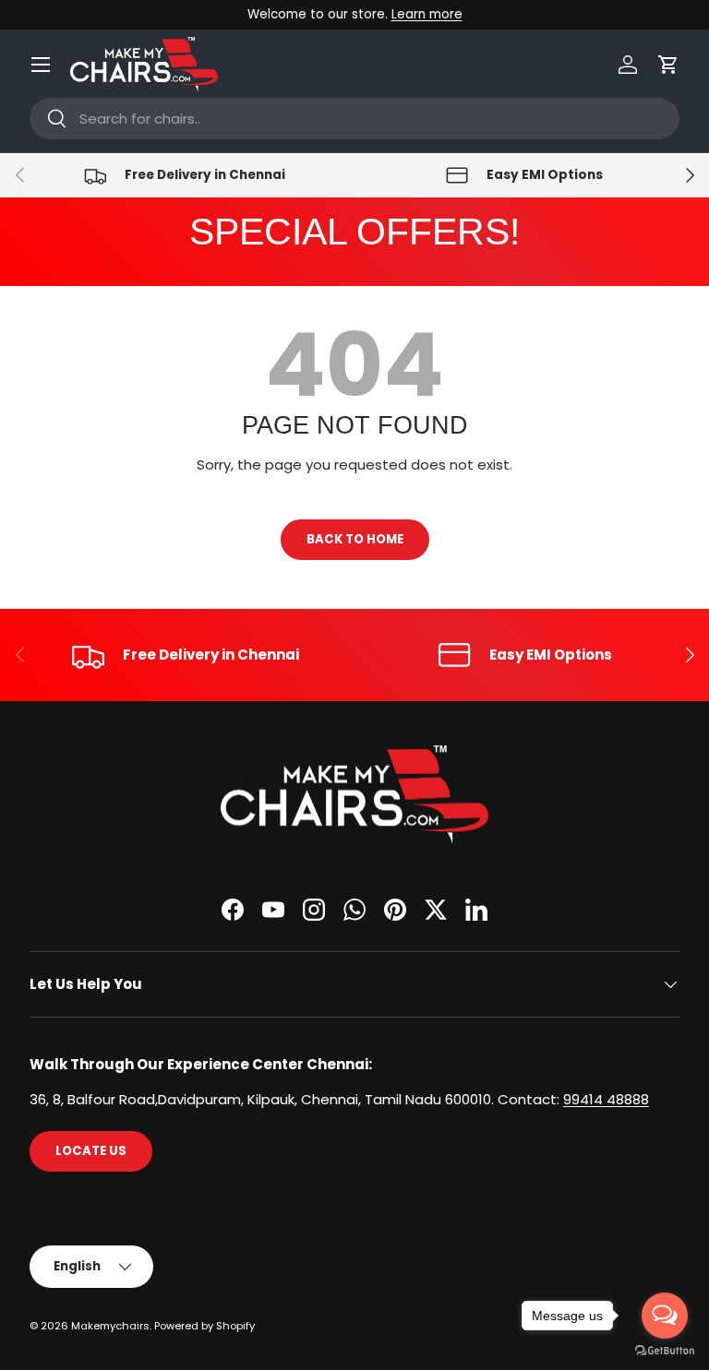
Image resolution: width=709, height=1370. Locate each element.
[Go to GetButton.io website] (664, 1351)
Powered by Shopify (204, 1325)
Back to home (354, 539)
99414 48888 (606, 1099)
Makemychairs (110, 1325)
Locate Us (90, 1151)
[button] (668, 64)
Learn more (427, 14)
